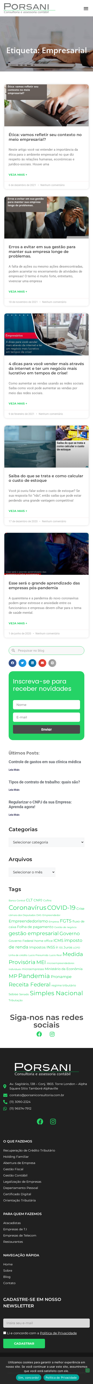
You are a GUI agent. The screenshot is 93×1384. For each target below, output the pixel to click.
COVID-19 (61, 907)
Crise (80, 909)
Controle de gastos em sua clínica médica (45, 761)
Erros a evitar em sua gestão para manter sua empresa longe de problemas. (42, 252)
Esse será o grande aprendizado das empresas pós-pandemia (44, 585)
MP (13, 976)
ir (57, 947)
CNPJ (38, 900)
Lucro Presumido (38, 955)
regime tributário (63, 985)
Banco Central (17, 900)
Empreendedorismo (28, 921)
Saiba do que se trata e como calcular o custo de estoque (46, 478)
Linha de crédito (18, 955)
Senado (24, 994)
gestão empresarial (34, 933)
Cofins (47, 900)
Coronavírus (27, 907)
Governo (69, 933)
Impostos (37, 947)
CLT (29, 900)
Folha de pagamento (35, 927)
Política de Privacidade (61, 1377)
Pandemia (34, 975)
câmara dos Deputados (22, 915)
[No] (87, 1370)
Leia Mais (14, 769)
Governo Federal (21, 941)
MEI (41, 962)
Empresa (54, 921)
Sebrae (13, 994)
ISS (61, 947)
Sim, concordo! (28, 1377)
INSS (50, 947)
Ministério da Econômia (64, 969)
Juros (68, 947)
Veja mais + (18, 174)
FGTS (66, 921)
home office (43, 941)
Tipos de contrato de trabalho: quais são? (44, 782)
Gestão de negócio (65, 927)
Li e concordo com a (42, 1333)
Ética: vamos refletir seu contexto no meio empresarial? (45, 137)
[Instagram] (52, 1034)
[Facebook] (39, 1034)
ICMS (58, 940)
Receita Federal (30, 984)
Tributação (16, 1000)
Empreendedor (51, 915)
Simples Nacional (56, 993)
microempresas (33, 969)
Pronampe (61, 976)
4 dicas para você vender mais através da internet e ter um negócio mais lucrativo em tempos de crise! (46, 368)
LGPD (76, 947)
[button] (86, 8)
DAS (39, 915)
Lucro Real (55, 955)
